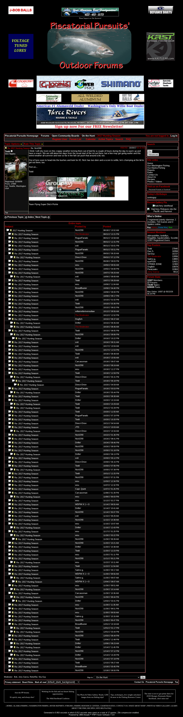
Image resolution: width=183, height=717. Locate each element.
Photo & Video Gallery (89, 695)
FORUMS (69, 706)
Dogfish (78, 319)
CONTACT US (122, 706)
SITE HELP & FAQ (103, 708)
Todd (7, 151)
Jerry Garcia (23, 677)
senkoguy (151, 197)
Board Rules (27, 682)
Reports (151, 170)
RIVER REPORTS (56, 706)
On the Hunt (88, 136)
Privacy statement (13, 682)
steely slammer (167, 220)
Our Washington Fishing (158, 165)
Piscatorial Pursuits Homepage (21, 136)
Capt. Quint (80, 489)
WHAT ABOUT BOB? (137, 706)
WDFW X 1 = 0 (82, 504)
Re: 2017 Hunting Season (26, 234)
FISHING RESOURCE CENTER (86, 706)
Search (119, 139)
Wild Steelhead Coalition (59, 698)
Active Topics (105, 139)
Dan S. (150, 251)
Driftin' (78, 323)
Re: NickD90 (36, 148)
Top (6, 212)
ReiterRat (33, 677)
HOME (9, 706)
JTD (77, 427)
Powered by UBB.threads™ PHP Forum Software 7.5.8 (91, 715)
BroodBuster (81, 288)
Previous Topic (15, 217)
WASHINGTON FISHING (39, 706)
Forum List (75, 139)
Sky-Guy (42, 677)
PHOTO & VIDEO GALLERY (158, 706)
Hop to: (90, 677)
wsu (77, 265)
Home (150, 163)
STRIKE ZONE (154, 264)
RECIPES (91, 708)
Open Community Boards (65, 136)
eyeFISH (151, 261)
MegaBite (151, 238)
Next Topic (41, 217)
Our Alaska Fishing (156, 168)
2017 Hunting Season (23, 230)
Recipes (151, 179)
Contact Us (152, 175)
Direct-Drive (80, 257)
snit (76, 246)
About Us (151, 177)
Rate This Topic (32, 144)
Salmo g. (79, 570)
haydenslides (163, 238)
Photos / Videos (154, 181)
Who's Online (154, 216)
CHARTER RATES (107, 706)
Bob (15, 677)
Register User (59, 139)
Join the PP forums (22, 693)
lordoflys (164, 236)
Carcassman (81, 361)
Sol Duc (151, 254)
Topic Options (12, 144)
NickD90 (79, 230)
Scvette (174, 238)
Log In (174, 136)
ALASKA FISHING (20, 706)
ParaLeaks (152, 269)
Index (30, 217)
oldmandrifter (153, 236)
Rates (150, 172)
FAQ (128, 139)
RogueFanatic (81, 238)
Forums (45, 136)
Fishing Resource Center (131, 697)
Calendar (91, 139)
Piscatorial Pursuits (155, 189)
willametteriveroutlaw (85, 311)
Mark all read (40, 682)
